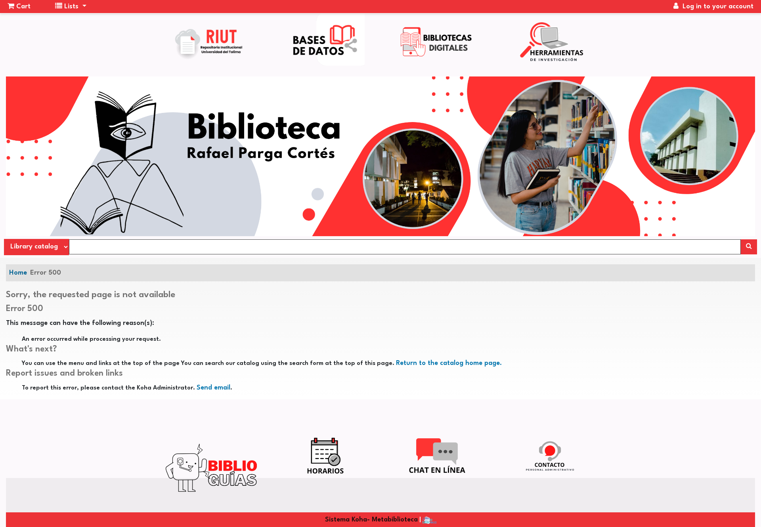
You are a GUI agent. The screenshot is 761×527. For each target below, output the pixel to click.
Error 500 (45, 272)
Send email (213, 387)
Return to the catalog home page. (449, 363)
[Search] (749, 246)
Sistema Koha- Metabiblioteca (371, 519)
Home (18, 272)
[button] (19, 7)
